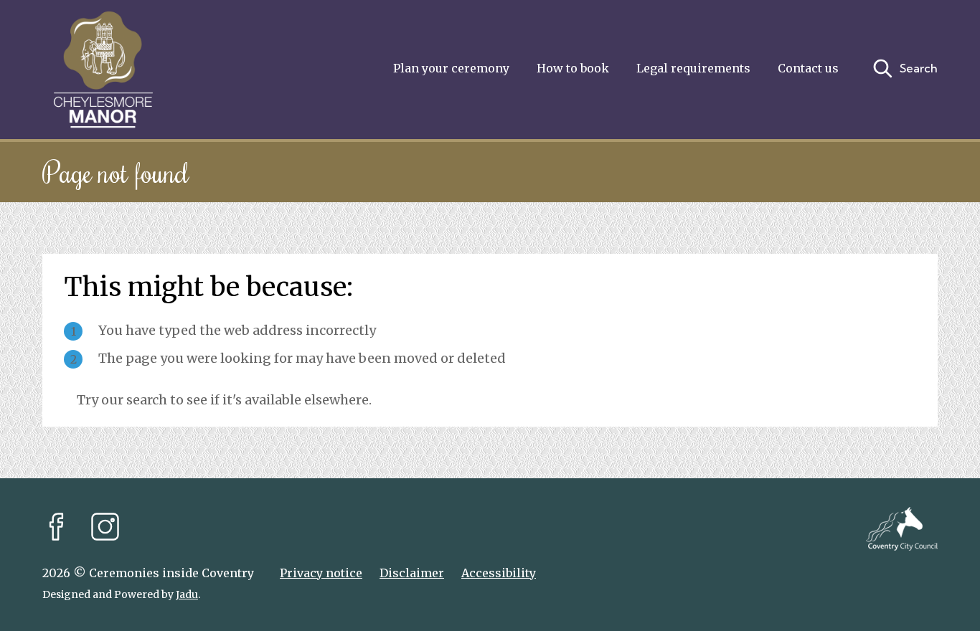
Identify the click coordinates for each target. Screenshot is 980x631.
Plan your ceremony (451, 68)
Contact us (808, 68)
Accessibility (498, 573)
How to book (573, 68)
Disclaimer (412, 573)
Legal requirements (693, 68)
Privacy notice (321, 573)
